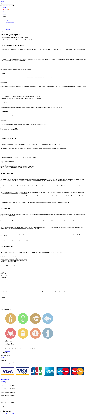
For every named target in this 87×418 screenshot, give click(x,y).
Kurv (2, 31)
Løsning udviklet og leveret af (8, 413)
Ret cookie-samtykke (5, 381)
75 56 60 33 (7, 351)
